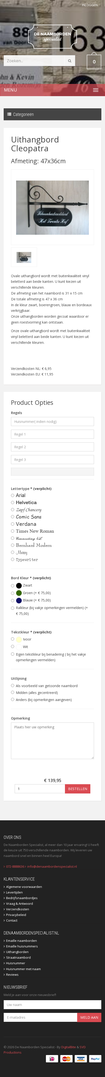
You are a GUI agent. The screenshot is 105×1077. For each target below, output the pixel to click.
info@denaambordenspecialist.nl (52, 866)
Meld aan (89, 1017)
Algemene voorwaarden (24, 886)
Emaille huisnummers (22, 946)
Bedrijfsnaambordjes (22, 898)
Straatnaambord (18, 957)
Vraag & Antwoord (19, 903)
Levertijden (14, 892)
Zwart (27, 585)
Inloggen (90, 5)
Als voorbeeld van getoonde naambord (47, 685)
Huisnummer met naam (23, 969)
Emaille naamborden (21, 940)
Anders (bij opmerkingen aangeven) (44, 699)
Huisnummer (15, 963)
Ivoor (26, 639)
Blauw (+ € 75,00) (36, 600)
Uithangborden (17, 952)
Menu (10, 90)
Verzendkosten (17, 909)
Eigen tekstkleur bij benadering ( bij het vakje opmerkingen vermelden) (51, 657)
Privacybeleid (16, 915)
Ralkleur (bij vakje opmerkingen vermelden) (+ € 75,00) (52, 610)
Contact (11, 920)
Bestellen (77, 788)
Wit (25, 646)
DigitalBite (68, 1047)
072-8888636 (15, 866)
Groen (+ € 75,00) (36, 592)
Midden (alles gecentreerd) (37, 692)
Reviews (12, 974)
